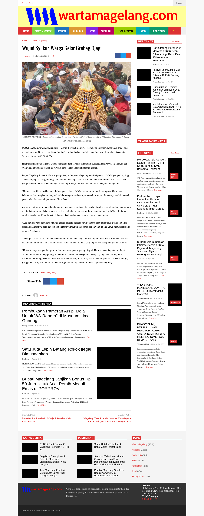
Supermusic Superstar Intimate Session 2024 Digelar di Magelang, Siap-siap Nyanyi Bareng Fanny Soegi (150, 248)
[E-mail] (128, 55)
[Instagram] (165, 3)
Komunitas (106, 31)
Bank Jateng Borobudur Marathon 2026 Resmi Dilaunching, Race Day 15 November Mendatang (167, 54)
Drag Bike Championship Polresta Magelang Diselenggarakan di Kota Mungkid (52, 460)
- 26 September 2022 (157, 298)
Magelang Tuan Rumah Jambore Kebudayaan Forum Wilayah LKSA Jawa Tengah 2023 (107, 420)
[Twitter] (170, 3)
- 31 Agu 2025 (170, 116)
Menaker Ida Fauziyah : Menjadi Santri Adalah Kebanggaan (46, 420)
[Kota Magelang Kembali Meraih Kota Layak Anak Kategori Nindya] (30, 473)
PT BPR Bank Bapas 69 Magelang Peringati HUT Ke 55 (54, 447)
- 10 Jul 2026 (164, 65)
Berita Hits (137, 455)
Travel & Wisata (125, 31)
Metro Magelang (43, 31)
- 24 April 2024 (150, 259)
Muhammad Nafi (143, 298)
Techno (143, 31)
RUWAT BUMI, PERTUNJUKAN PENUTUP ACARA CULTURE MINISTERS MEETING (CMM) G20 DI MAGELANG (151, 332)
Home (26, 31)
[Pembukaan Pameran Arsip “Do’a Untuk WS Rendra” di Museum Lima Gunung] (114, 320)
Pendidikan (77, 31)
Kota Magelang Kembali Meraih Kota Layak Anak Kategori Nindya (52, 473)
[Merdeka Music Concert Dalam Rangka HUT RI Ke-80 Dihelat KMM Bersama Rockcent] (144, 109)
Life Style (24, 3)
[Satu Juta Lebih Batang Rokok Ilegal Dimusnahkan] (114, 358)
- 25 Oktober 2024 (151, 213)
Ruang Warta (158, 31)
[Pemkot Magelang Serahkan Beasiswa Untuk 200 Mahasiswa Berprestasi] (84, 473)
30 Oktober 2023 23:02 (41, 56)
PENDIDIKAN (85, 438)
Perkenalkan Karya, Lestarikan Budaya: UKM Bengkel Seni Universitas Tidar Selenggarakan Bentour (151, 202)
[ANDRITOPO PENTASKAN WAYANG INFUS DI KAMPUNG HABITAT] (175, 294)
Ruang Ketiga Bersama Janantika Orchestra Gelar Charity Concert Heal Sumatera (166, 91)
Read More (48, 370)
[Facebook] (160, 3)
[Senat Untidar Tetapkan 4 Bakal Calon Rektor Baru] (84, 447)
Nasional (61, 31)
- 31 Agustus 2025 (155, 173)
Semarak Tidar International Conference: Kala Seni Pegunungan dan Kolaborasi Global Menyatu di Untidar (109, 460)
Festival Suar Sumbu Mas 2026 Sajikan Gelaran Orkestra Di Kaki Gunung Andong (166, 74)
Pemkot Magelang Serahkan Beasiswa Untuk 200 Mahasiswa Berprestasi (109, 473)
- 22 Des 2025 (170, 99)
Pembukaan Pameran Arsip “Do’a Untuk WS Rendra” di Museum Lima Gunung (56, 316)
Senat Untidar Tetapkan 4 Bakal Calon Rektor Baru (107, 445)
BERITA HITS (145, 41)
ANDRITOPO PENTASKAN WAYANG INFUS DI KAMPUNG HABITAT (151, 289)
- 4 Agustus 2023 (35, 359)
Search (179, 3)
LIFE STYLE (145, 153)
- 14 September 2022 (157, 344)
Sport (31, 3)
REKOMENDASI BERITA (37, 303)
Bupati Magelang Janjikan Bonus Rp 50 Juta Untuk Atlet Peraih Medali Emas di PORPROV (56, 384)
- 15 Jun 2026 (169, 82)
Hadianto (26, 56)
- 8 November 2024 (41, 326)
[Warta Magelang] (101, 20)
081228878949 (149, 499)
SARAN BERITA (32, 438)
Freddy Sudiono (28, 326)
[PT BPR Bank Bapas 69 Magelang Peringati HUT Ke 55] (30, 447)
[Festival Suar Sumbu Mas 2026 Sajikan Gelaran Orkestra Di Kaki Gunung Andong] (144, 75)
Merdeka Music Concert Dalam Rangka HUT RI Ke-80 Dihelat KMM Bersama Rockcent (167, 108)
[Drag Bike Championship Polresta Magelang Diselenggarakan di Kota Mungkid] (30, 459)
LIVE (173, 31)
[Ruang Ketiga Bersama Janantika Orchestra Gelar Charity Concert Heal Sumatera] (144, 92)
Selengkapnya (176, 41)
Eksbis (92, 31)
